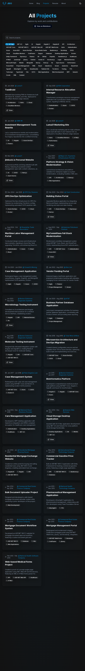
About (63, 3)
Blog (38, 3)
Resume (55, 3)
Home (31, 3)
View (11, 110)
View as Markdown (44, 26)
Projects (46, 3)
